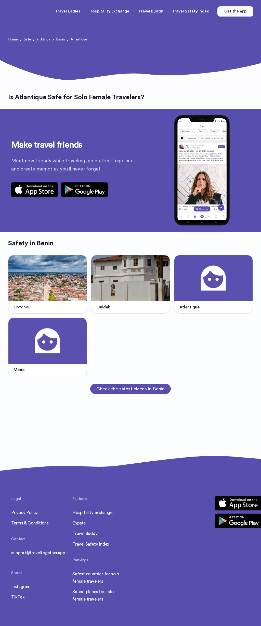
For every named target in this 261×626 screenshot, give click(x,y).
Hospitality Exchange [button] (109, 11)
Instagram (21, 587)
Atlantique (79, 39)
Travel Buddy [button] (150, 11)
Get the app (235, 11)
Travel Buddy (85, 533)
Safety (29, 39)
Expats (79, 523)
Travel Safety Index (90, 544)
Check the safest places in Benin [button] (130, 389)
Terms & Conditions (29, 523)
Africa (45, 39)
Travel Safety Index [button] (190, 11)
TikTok (18, 597)
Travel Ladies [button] (67, 11)
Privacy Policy (24, 512)
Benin (60, 39)
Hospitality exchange (92, 512)
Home (13, 39)
